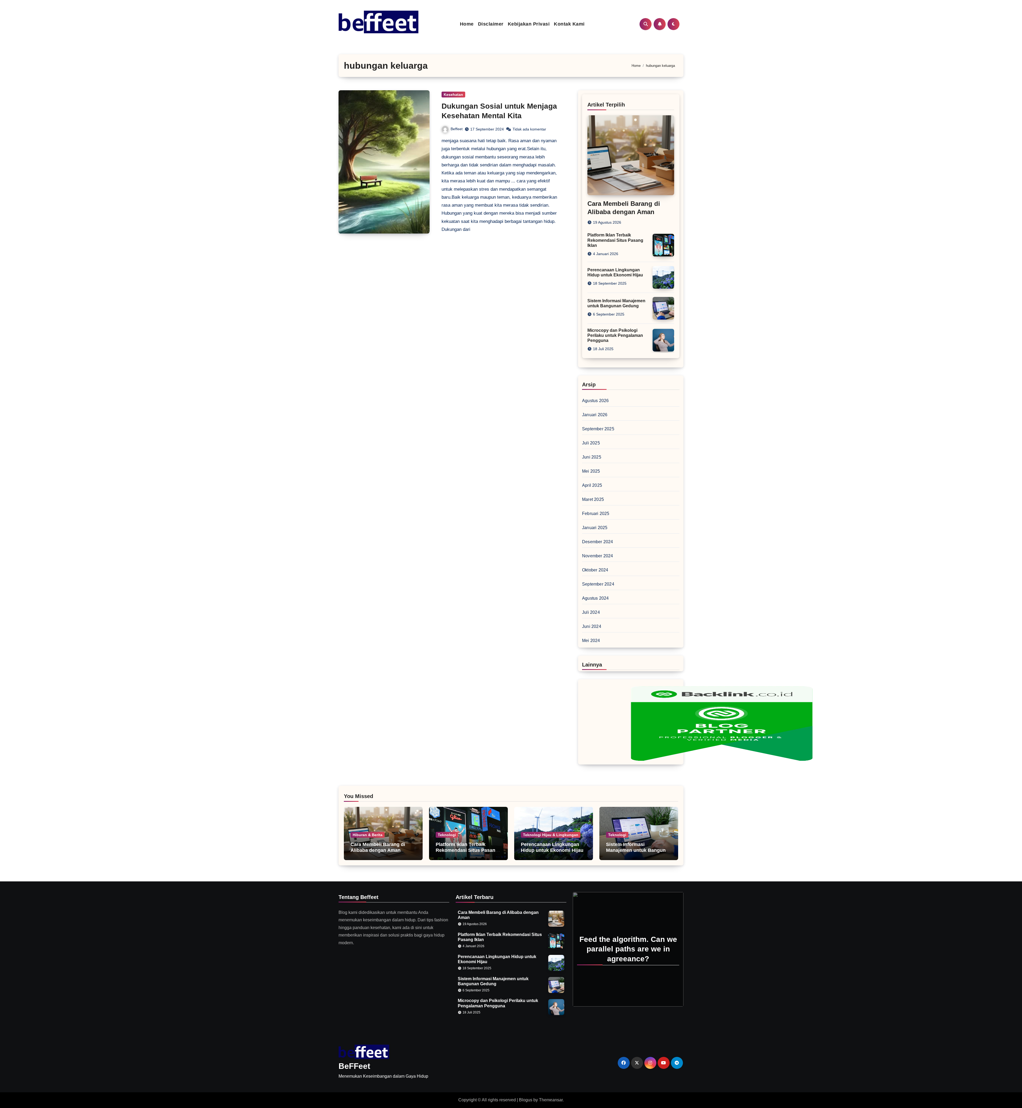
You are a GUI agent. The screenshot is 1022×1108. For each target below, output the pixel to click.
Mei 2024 (591, 640)
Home (467, 24)
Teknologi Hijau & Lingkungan (550, 835)
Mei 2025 (591, 471)
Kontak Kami (569, 24)
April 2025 (592, 485)
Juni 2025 (591, 457)
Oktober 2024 (595, 570)
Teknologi (447, 835)
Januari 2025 (594, 527)
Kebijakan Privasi (529, 24)
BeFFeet (354, 1066)
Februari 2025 (595, 513)
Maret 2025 (593, 499)
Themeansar (551, 1100)
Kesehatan (453, 94)
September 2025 (598, 429)
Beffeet (457, 129)
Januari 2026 (594, 414)
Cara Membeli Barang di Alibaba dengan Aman (378, 847)
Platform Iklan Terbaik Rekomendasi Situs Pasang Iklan (615, 240)
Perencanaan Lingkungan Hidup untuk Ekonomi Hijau (552, 847)
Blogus (525, 1100)
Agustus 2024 (595, 598)
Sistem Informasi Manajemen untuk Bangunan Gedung (638, 850)
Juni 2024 (591, 626)
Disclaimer (491, 24)
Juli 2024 (591, 612)
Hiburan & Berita (367, 835)
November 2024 (597, 556)
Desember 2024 (597, 541)
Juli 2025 (591, 443)
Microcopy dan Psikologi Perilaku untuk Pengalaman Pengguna (615, 335)
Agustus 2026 (595, 400)
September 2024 (598, 584)
